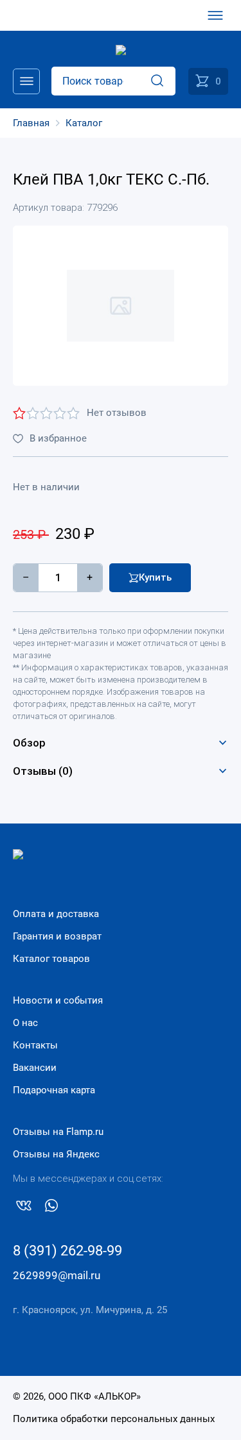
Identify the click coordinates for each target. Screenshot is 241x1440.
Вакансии (35, 1067)
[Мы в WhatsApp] (51, 1208)
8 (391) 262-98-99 (67, 1251)
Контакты (35, 1045)
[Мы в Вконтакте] (23, 1208)
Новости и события (58, 1000)
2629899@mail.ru (56, 1275)
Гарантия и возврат (57, 936)
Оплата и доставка (56, 914)
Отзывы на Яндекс (56, 1154)
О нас (25, 1023)
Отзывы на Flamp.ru (58, 1132)
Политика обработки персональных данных (114, 1419)
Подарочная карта (54, 1090)
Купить (155, 577)
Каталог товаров (51, 958)
